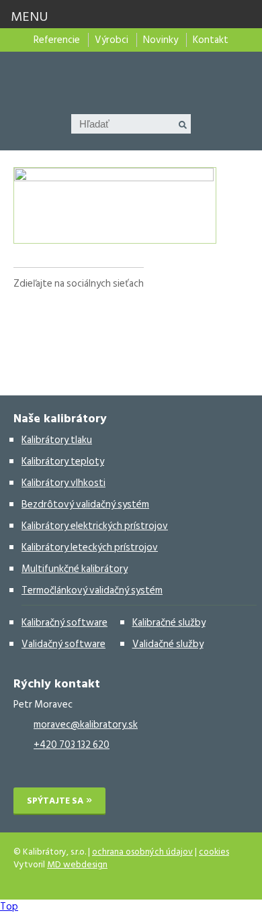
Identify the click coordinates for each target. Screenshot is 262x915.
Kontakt (210, 40)
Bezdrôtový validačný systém (85, 504)
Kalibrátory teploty (62, 461)
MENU (29, 17)
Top (9, 906)
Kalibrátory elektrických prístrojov (94, 526)
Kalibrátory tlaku (56, 440)
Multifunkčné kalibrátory (74, 569)
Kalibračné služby (169, 622)
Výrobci (111, 40)
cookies (214, 852)
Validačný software (63, 644)
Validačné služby (168, 644)
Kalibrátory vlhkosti (63, 483)
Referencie (57, 40)
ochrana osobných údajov (142, 852)
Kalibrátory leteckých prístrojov (89, 547)
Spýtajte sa (55, 800)
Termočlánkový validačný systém (92, 590)
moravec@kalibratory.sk (86, 724)
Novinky (160, 40)
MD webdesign (77, 864)
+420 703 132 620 (72, 744)
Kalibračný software (64, 622)
